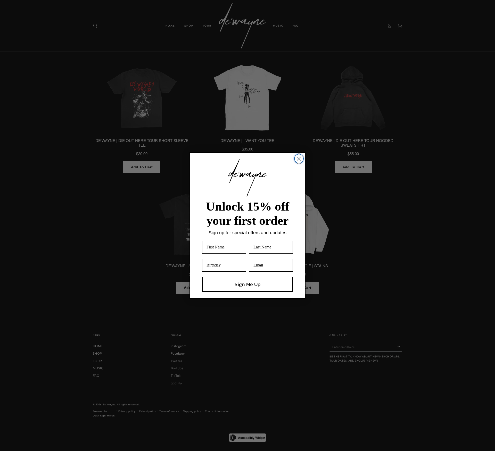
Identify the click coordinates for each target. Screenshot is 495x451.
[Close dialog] (298, 158)
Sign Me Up (248, 284)
